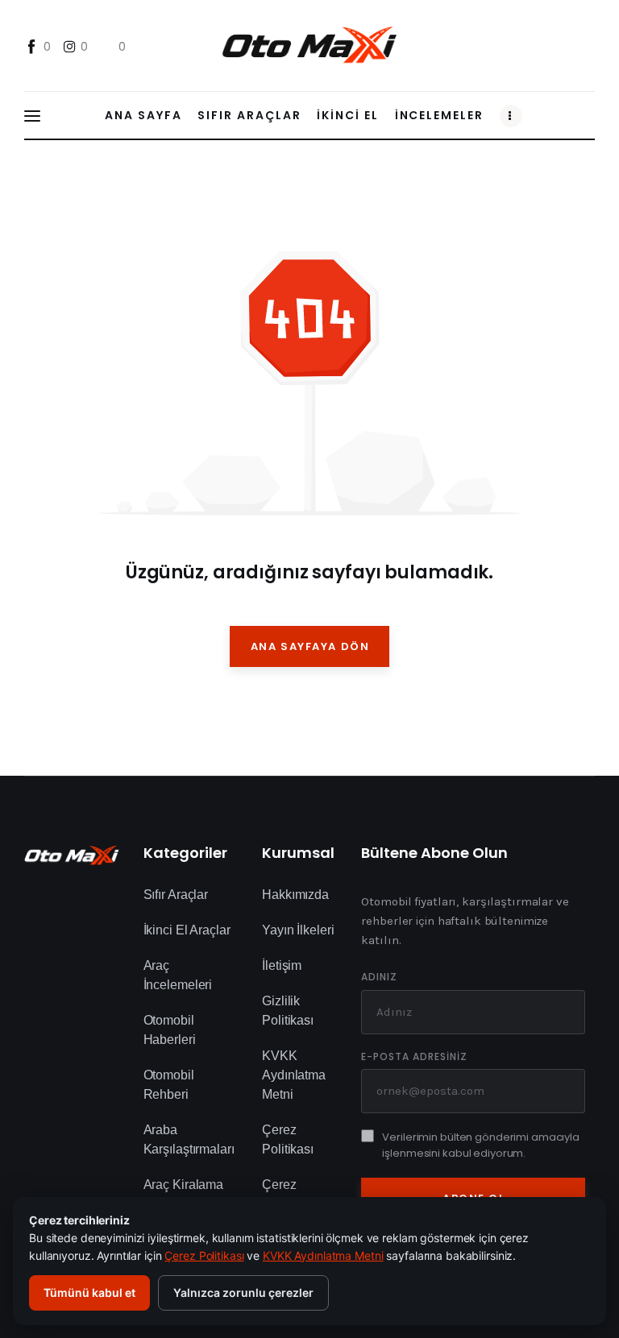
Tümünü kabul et (89, 1292)
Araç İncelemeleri (178, 975)
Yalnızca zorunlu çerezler (243, 1292)
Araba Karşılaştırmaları (189, 1139)
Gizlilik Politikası (288, 1010)
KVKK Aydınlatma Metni (294, 1075)
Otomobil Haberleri (169, 1029)
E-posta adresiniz (414, 1056)
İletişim (281, 965)
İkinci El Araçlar (187, 930)
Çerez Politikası (288, 1139)
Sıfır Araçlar (175, 894)
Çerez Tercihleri (288, 1194)
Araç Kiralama (183, 1184)
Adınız (379, 977)
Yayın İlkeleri (298, 930)
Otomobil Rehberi (168, 1084)
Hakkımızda (295, 894)
